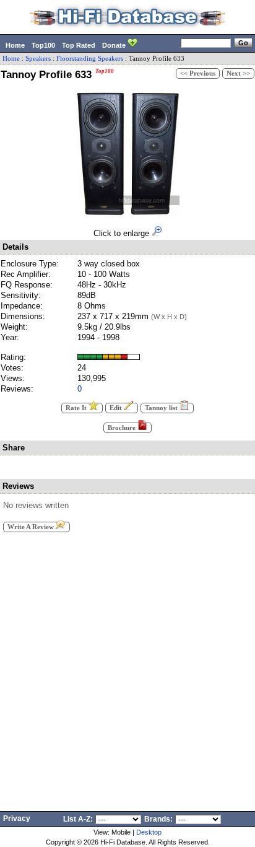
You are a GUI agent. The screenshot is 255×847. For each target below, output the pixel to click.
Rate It (77, 408)
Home (15, 45)
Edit (117, 408)
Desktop (149, 832)
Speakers (38, 58)
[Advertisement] (127, 668)
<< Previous (197, 73)
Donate (114, 45)
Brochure (122, 427)
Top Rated (78, 45)
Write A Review (31, 527)
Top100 (43, 45)
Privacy (16, 818)
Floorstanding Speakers (89, 58)
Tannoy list (162, 408)
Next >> (238, 73)
